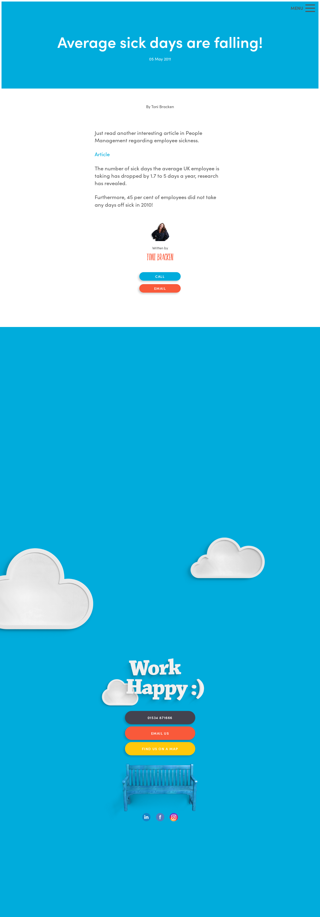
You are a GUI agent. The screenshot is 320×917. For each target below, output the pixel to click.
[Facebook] (160, 820)
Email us (160, 733)
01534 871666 (160, 717)
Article (102, 154)
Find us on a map (160, 748)
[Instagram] (174, 820)
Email (160, 288)
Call (160, 276)
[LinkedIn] (146, 820)
